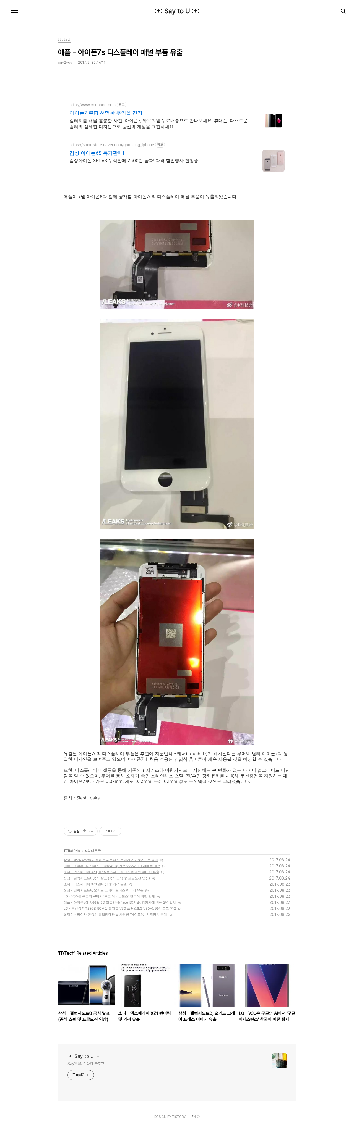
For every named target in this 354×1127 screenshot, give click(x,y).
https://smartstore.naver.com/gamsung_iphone (111, 144)
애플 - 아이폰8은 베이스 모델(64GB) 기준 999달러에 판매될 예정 (112, 866)
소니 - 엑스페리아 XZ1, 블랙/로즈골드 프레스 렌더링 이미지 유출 (111, 872)
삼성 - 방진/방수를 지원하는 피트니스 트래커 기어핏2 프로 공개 (111, 860)
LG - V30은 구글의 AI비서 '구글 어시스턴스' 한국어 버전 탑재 (109, 896)
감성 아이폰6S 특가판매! (96, 153)
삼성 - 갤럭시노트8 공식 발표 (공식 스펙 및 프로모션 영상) (107, 878)
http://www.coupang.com (92, 104)
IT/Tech (69, 851)
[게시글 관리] (91, 831)
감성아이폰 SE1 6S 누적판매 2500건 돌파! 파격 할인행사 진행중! (134, 160)
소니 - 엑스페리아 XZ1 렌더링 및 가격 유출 (95, 884)
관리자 (196, 1117)
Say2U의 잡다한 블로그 (85, 1064)
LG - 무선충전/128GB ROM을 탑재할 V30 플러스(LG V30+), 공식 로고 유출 (120, 908)
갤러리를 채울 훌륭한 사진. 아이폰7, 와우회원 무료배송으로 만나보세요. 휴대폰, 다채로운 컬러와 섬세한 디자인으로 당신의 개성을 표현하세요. (158, 123)
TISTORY (179, 1117)
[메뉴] (14, 11)
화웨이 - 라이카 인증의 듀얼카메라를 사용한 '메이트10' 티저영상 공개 (115, 914)
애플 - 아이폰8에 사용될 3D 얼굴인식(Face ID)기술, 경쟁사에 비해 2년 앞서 (120, 902)
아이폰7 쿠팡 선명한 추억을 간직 (105, 113)
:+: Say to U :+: (177, 11)
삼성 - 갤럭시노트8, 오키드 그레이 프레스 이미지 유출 (104, 890)
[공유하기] (84, 831)
